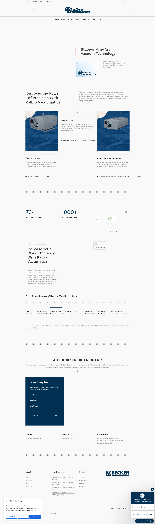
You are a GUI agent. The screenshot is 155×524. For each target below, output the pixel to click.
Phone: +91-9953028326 (33, 438)
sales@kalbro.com (67, 438)
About (113, 508)
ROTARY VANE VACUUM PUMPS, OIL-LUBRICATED (62, 483)
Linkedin (81, 483)
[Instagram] (125, 1)
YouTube (82, 477)
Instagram (82, 480)
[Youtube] (128, 1)
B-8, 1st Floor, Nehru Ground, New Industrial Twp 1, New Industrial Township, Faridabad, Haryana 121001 (110, 440)
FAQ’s (27, 483)
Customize (12, 516)
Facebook (82, 486)
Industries (29, 480)
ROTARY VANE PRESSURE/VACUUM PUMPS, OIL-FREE (63, 494)
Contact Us (29, 486)
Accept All (35, 516)
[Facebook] (123, 1)
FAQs (118, 508)
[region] (23, 509)
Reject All (23, 516)
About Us (28, 477)
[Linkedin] (120, 1)
